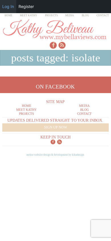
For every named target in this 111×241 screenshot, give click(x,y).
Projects (51, 15)
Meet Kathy (28, 15)
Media (69, 15)
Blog (85, 15)
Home (9, 15)
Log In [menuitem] (8, 6)
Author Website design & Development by (55, 154)
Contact (102, 15)
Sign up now (55, 127)
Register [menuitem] (26, 6)
